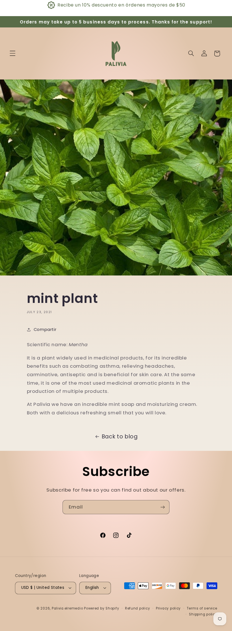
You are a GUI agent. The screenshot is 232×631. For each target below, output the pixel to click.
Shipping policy (203, 614)
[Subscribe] (162, 507)
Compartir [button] (45, 329)
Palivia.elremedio (67, 608)
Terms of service (202, 608)
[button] (12, 53)
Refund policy (137, 608)
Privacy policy (168, 608)
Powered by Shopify (101, 608)
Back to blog (120, 436)
